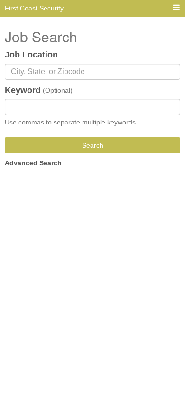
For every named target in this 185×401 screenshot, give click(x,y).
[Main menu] (176, 8)
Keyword (23, 90)
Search (92, 145)
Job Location (31, 54)
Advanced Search (33, 163)
